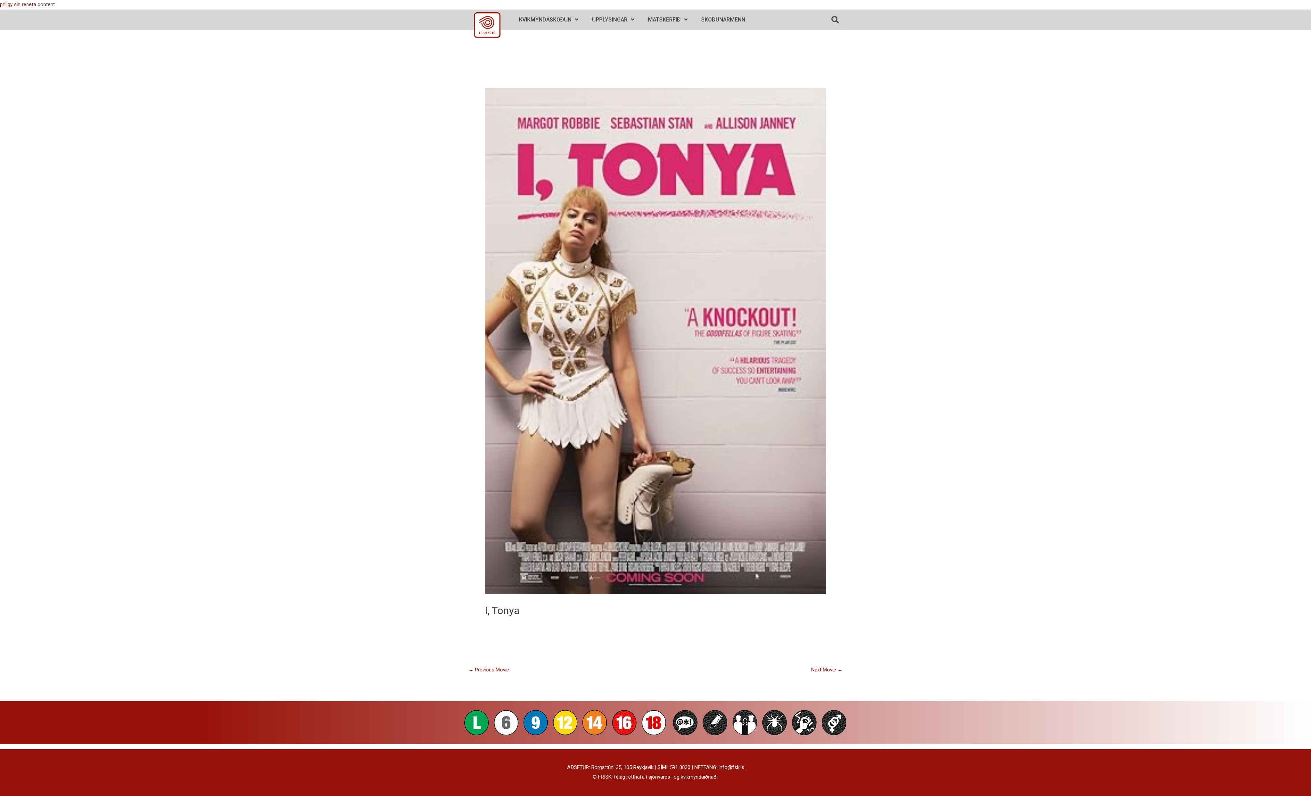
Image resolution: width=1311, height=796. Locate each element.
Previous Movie (488, 670)
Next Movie (827, 670)
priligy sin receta (18, 4)
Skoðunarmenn (723, 19)
